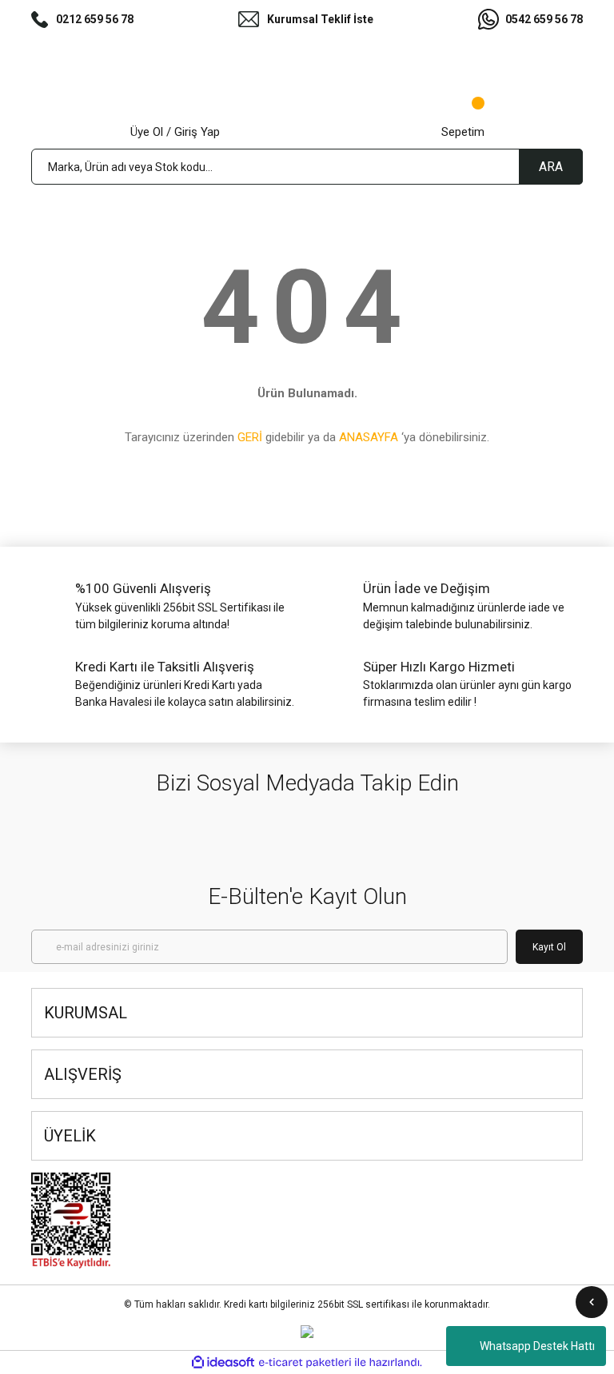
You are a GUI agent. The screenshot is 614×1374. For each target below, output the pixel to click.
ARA (551, 166)
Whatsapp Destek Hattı (537, 1346)
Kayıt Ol (549, 947)
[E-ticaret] (305, 1363)
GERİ (249, 437)
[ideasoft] (223, 1362)
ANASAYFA (368, 437)
